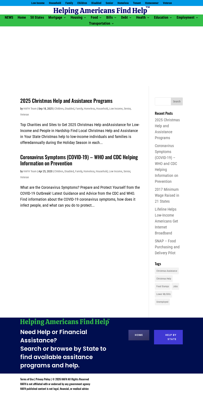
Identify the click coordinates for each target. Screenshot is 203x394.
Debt (124, 17)
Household (55, 3)
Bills (109, 17)
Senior (109, 3)
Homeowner (152, 3)
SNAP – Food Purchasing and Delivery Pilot (167, 247)
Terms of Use (27, 379)
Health (141, 17)
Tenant (137, 3)
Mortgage (55, 17)
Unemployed (162, 302)
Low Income (38, 3)
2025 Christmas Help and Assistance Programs (66, 100)
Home (22, 17)
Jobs (175, 286)
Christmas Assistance (166, 271)
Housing (76, 17)
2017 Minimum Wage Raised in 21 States (167, 195)
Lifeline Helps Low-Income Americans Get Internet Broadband (166, 221)
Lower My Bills (163, 294)
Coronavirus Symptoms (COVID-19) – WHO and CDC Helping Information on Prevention (79, 160)
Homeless (123, 3)
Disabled (96, 3)
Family (69, 3)
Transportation (99, 23)
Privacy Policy (43, 379)
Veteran (167, 3)
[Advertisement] (101, 56)
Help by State (170, 337)
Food (94, 17)
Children (82, 3)
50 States (37, 17)
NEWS (9, 17)
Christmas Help (163, 278)
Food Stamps (162, 286)
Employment (185, 17)
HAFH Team (30, 108)
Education (161, 17)
